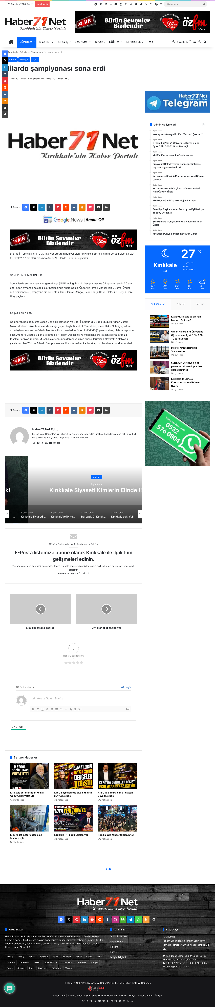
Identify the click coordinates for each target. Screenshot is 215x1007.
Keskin (37, 962)
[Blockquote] (61, 709)
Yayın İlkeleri (116, 941)
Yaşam (68, 968)
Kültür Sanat (67, 962)
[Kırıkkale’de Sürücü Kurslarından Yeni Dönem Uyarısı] (159, 383)
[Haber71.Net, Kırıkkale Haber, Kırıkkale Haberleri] (35, 23)
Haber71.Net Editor (46, 429)
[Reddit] (66, 207)
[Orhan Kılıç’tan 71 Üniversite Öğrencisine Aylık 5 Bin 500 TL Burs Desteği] (159, 336)
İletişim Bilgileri (118, 957)
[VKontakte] (74, 207)
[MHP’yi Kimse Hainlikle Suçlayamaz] (159, 352)
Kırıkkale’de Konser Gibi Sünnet (116, 834)
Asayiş (62, 42)
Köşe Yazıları (51, 962)
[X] (33, 207)
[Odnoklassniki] (82, 207)
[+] (80, 709)
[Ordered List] (52, 709)
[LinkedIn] (41, 207)
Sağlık (10, 968)
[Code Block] (66, 709)
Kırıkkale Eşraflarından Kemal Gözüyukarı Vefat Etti (27, 794)
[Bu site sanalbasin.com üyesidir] (96, 990)
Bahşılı (32, 956)
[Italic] (37, 709)
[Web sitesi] (34, 443)
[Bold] (33, 709)
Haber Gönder (145, 995)
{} (75, 709)
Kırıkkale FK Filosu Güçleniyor (71, 834)
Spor (99, 42)
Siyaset (45, 42)
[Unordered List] (56, 709)
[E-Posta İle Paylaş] (98, 207)
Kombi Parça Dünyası (116, 990)
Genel (89, 956)
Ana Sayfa (12, 52)
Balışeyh (44, 956)
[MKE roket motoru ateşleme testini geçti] (29, 818)
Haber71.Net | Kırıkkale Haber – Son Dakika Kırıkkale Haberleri (85, 995)
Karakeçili (24, 962)
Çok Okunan (158, 304)
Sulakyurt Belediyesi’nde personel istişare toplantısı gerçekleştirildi (186, 366)
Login (127, 687)
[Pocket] (90, 207)
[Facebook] (25, 207)
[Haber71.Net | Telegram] (177, 102)
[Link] (70, 709)
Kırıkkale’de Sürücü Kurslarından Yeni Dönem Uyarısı (78, 4)
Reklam (114, 946)
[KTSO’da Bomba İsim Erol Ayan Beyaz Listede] (117, 776)
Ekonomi (81, 42)
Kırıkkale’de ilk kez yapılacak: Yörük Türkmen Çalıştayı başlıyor (73, 490)
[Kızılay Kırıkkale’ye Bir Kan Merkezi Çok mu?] (159, 321)
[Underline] (42, 709)
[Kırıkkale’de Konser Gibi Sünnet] (117, 818)
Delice (55, 956)
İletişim (158, 995)
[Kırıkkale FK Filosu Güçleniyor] (73, 818)
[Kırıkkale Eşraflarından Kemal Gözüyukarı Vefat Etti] (29, 776)
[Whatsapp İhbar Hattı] (177, 433)
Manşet (24, 59)
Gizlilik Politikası (118, 936)
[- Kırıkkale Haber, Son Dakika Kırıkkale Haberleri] (73, 249)
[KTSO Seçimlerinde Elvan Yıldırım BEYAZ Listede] (73, 776)
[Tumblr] (50, 207)
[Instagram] (58, 443)
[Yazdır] (106, 207)
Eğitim (114, 42)
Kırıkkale (133, 42)
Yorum (200, 304)
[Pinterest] (58, 207)
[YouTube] (50, 443)
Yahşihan (56, 968)
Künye (113, 952)
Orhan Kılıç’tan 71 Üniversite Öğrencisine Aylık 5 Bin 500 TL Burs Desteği (187, 335)
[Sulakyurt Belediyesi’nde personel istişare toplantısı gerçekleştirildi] (159, 367)
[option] (73, 489)
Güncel (181, 304)
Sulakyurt (42, 968)
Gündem (25, 42)
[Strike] (47, 709)
